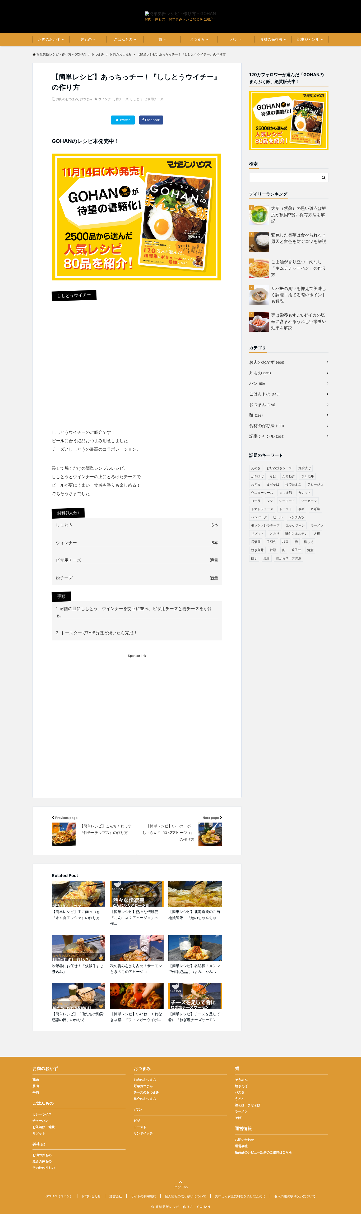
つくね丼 (307, 476)
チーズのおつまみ (146, 1092)
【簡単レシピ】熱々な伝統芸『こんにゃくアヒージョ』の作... (134, 917)
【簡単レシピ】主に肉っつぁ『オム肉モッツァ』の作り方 (76, 914)
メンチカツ (296, 517)
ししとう (136, 99)
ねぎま (256, 484)
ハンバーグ (259, 517)
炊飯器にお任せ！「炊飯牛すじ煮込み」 (78, 968)
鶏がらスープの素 (288, 558)
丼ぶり (274, 534)
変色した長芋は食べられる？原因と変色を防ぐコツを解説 (298, 238)
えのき (256, 468)
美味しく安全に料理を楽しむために (240, 1196)
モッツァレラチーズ (265, 525)
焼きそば (241, 1086)
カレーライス (42, 1114)
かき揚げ (257, 476)
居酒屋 (256, 542)
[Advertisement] (137, 735)
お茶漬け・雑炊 (44, 1127)
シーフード (287, 501)
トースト (285, 509)
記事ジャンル (308, 39)
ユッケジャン (295, 525)
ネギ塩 (315, 509)
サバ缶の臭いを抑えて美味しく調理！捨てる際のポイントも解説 (298, 295)
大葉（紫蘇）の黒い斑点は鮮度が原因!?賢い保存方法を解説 (298, 215)
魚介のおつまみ (145, 1099)
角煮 (310, 550)
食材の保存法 (271, 39)
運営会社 (241, 1146)
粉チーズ (122, 99)
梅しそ (308, 542)
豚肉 (36, 1086)
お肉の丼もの (42, 1155)
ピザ (137, 1121)
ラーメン (317, 525)
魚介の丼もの (42, 1161)
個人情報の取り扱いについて (185, 1196)
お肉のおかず (49, 39)
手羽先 (271, 542)
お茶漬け (304, 468)
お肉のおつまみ (67, 99)
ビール (278, 517)
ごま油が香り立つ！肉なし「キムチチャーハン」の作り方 (298, 268)
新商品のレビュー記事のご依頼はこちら (263, 1152)
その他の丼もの (44, 1168)
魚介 (266, 558)
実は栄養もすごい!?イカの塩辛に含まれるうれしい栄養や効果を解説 (298, 321)
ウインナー (106, 99)
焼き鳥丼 (257, 550)
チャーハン (40, 1121)
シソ (270, 501)
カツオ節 (285, 493)
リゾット (257, 534)
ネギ (301, 509)
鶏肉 (36, 1080)
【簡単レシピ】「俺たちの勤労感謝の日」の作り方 (78, 1017)
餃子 (254, 558)
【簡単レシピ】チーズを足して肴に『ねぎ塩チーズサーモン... (194, 1017)
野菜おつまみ (143, 1086)
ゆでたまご (293, 484)
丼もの (86, 39)
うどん (239, 1099)
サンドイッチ (143, 1133)
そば (273, 476)
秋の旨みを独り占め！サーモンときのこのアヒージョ (136, 968)
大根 (317, 534)
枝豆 (285, 542)
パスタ (239, 1092)
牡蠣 (273, 550)
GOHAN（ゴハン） (59, 1196)
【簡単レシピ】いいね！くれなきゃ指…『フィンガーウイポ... (136, 1017)
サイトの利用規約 (143, 1196)
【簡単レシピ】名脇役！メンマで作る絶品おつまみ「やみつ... (194, 968)
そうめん (241, 1080)
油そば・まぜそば (247, 1105)
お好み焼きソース (279, 468)
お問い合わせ (244, 1140)
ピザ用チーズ (153, 99)
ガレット (304, 493)
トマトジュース (262, 509)
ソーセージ (309, 501)
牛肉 (36, 1092)
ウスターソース (262, 493)
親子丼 (296, 550)
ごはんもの (123, 39)
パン (234, 39)
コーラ (256, 501)
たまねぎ (288, 476)
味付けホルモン (296, 534)
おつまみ (197, 39)
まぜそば (273, 484)
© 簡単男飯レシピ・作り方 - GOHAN (180, 1207)
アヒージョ (315, 484)
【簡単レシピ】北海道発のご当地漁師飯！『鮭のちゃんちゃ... (194, 914)
